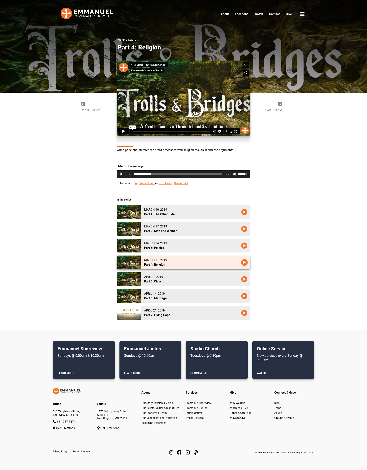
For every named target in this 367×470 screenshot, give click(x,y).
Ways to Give (237, 417)
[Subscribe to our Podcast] (196, 452)
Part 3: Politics (90, 110)
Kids (276, 402)
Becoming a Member (153, 422)
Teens (277, 407)
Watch (258, 14)
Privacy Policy (60, 451)
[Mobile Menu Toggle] (302, 14)
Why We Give (237, 402)
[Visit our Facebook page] (180, 452)
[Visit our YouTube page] (188, 452)
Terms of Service (81, 451)
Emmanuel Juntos (196, 407)
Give (289, 14)
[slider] (178, 174)
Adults (278, 412)
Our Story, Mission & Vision (157, 402)
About (225, 14)
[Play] (121, 174)
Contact (274, 14)
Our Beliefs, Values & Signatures (160, 407)
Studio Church (194, 412)
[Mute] (235, 174)
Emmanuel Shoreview (198, 402)
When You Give (239, 407)
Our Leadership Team (154, 412)
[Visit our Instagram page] (171, 452)
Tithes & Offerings (240, 412)
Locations (241, 14)
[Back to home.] (87, 14)
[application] (183, 174)
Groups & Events (284, 417)
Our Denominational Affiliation (159, 417)
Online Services (195, 417)
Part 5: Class (273, 110)
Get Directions (65, 428)
